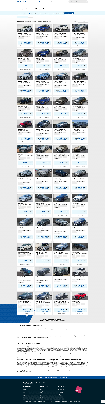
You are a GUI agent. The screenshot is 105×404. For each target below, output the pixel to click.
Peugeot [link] (24, 389)
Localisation (60, 13)
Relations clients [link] (58, 401)
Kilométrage (46, 13)
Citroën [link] (24, 392)
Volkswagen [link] (25, 394)
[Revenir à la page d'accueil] (22, 2)
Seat (18, 17)
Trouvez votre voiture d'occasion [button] (37, 1)
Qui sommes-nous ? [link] (61, 388)
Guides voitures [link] (60, 392)
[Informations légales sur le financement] (30, 42)
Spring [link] (41, 391)
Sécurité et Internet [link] (49, 401)
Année (53, 13)
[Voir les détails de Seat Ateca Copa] (43, 35)
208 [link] (41, 389)
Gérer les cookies (77, 401)
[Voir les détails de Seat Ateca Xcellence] (25, 156)
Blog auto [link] (59, 395)
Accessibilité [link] (64, 401)
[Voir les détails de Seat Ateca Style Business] (79, 107)
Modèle (27, 13)
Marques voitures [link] (61, 394)
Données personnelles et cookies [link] (39, 401)
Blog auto (55, 1)
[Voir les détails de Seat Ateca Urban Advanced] (61, 35)
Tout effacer (30, 17)
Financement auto (48, 1)
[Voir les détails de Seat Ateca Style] (43, 59)
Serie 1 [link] (41, 397)
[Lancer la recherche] (86, 2)
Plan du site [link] (70, 401)
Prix (40, 13)
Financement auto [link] (61, 389)
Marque (19, 13)
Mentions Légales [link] (28, 401)
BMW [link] (24, 395)
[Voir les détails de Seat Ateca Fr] (43, 156)
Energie (34, 13)
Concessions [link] (60, 391)
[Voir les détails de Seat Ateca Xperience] (25, 35)
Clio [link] (41, 388)
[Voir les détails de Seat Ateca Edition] (43, 205)
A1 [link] (40, 395)
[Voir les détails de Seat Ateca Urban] (25, 229)
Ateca (24, 17)
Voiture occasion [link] (26, 388)
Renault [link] (24, 391)
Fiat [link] (23, 397)
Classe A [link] (41, 394)
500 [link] (41, 392)
